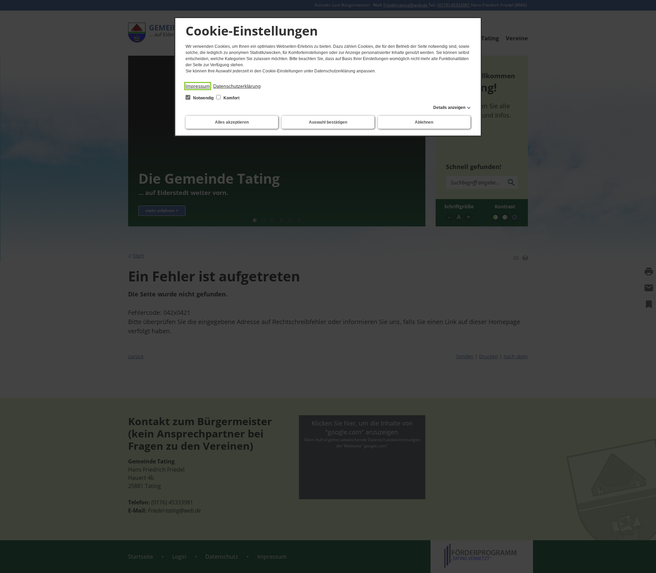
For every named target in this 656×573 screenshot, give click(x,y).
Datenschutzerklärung (237, 86)
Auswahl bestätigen (328, 122)
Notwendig (203, 98)
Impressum (198, 86)
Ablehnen (424, 122)
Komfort (231, 98)
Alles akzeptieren (232, 122)
